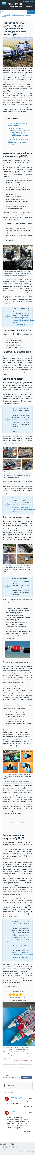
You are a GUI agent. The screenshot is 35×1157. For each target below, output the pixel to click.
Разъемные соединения (19, 139)
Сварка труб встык (20, 133)
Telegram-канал (28, 1)
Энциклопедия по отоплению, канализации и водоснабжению (21, 6)
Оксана (13, 987)
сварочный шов (17, 436)
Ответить (29, 1106)
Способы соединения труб (17, 128)
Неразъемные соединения (20, 130)
